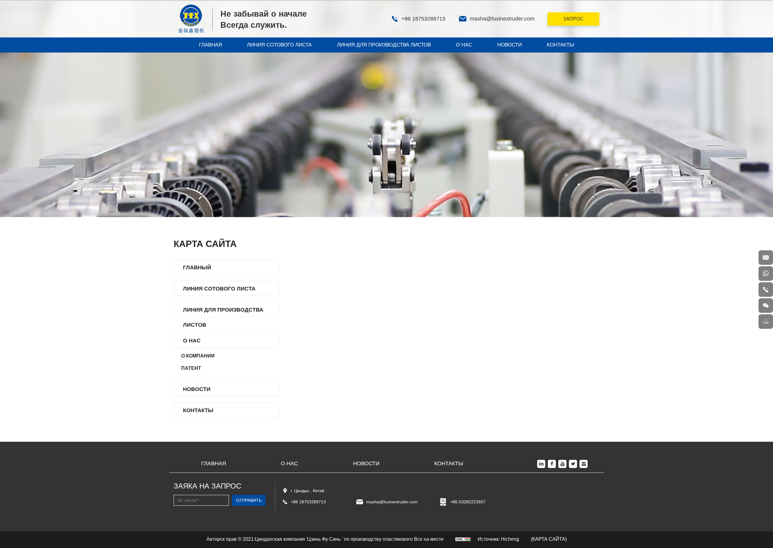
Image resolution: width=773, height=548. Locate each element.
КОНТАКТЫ (560, 45)
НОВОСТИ (509, 45)
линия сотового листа (279, 45)
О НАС (464, 45)
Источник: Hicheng (498, 539)
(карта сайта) (549, 539)
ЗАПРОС (573, 18)
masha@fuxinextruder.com (392, 501)
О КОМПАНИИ (198, 355)
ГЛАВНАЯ (210, 45)
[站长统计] (462, 539)
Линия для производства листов (384, 45)
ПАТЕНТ (191, 368)
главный (197, 267)
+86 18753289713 (308, 501)
